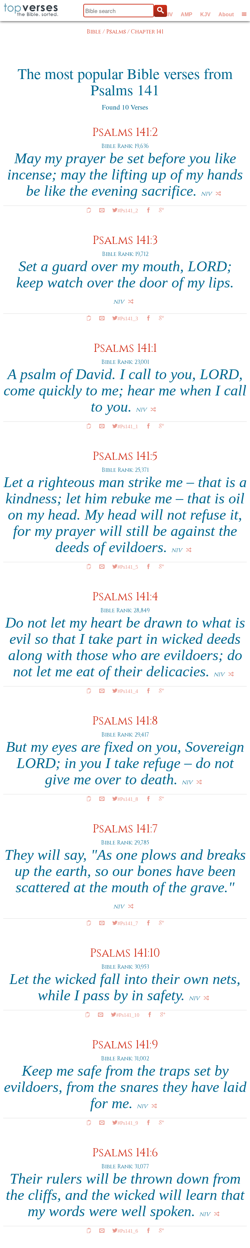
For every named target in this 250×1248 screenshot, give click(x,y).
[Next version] (218, 193)
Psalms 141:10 (125, 953)
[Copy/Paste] (89, 210)
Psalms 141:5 (125, 456)
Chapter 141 (147, 31)
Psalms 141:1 (125, 348)
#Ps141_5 (128, 566)
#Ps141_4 (128, 690)
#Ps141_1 (128, 426)
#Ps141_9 (128, 1122)
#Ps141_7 (128, 922)
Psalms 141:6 (125, 1153)
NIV (168, 14)
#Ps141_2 (128, 210)
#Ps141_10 (127, 1014)
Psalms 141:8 (125, 721)
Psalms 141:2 (125, 132)
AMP (186, 14)
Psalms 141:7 (125, 829)
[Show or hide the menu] (244, 14)
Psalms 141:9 (125, 1045)
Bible (94, 31)
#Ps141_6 (128, 1230)
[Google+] (161, 210)
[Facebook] (148, 210)
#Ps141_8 (128, 798)
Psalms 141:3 (125, 240)
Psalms (116, 31)
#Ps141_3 (128, 318)
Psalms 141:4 (125, 596)
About (226, 14)
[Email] (102, 210)
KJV (205, 14)
